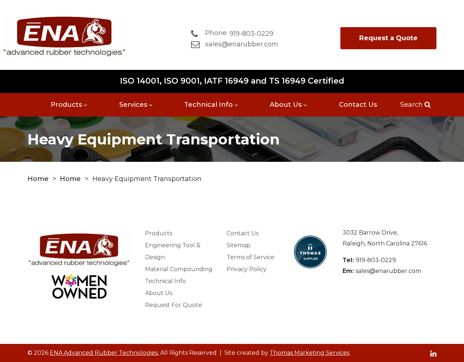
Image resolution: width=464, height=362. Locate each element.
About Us (286, 105)
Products (66, 105)
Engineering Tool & (172, 251)
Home (38, 179)
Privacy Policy (246, 269)
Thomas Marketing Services (309, 352)
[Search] (427, 105)
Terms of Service (250, 257)
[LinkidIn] (433, 353)
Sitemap (238, 245)
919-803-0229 (376, 260)
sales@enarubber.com (388, 271)
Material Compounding (178, 269)
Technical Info (208, 105)
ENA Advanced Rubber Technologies (104, 352)
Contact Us (358, 105)
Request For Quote (173, 305)
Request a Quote (388, 38)
